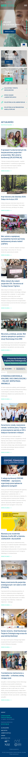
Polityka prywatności (14, 749)
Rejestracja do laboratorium (14, 102)
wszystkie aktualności (6, 125)
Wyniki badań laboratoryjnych (10, 96)
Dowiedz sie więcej (9, 31)
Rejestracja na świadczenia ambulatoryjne (14, 108)
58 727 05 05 (9, 2)
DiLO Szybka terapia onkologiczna (11, 89)
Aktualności (7, 122)
